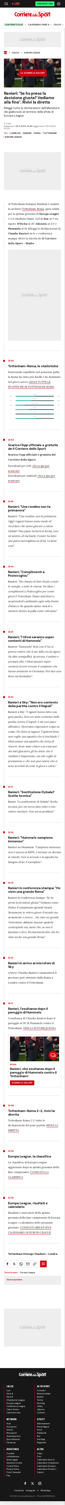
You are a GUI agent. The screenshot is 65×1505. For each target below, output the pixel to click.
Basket (40, 1397)
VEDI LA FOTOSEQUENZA (39, 1028)
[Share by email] (27, 1264)
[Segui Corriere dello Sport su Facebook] (25, 1483)
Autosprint (11, 1426)
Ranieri (27, 133)
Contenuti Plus (14, 24)
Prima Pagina (43, 1426)
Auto (8, 1423)
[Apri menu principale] (6, 4)
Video (39, 1453)
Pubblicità (41, 1433)
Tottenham (50, 133)
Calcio (57, 25)
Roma (37, 133)
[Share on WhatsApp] (21, 1264)
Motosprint (11, 1433)
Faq (8, 1475)
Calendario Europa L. (47, 1466)
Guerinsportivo (13, 1436)
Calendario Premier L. (47, 1469)
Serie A (9, 1393)
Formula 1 (41, 1390)
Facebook (19, 1490)
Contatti (10, 1453)
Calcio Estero (12, 1409)
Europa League (32, 53)
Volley (40, 1406)
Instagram (30, 1490)
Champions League (15, 1400)
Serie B (9, 1397)
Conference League (15, 1406)
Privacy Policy (12, 1469)
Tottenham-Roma (33, 209)
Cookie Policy (12, 1466)
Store (39, 1429)
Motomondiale (43, 1393)
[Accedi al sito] (59, 4)
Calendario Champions (48, 1463)
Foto (39, 1456)
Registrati (41, 1442)
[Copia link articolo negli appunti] (34, 1264)
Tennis (40, 1400)
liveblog (15, 133)
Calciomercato (13, 1412)
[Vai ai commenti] (43, 1264)
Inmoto (9, 1429)
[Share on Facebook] (7, 1264)
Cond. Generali (13, 1472)
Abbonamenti (43, 1423)
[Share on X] (14, 1264)
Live (17, 3)
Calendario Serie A (38, 25)
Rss (38, 1436)
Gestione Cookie (14, 1463)
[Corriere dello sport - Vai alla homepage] (32, 14)
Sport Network (13, 1439)
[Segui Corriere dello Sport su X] (32, 1483)
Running (41, 1403)
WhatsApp (45, 1490)
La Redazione (12, 1456)
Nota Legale (12, 1459)
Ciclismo (41, 1412)
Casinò (40, 1472)
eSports (40, 1409)
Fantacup (11, 1442)
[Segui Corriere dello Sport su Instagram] (40, 1483)
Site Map (41, 1439)
